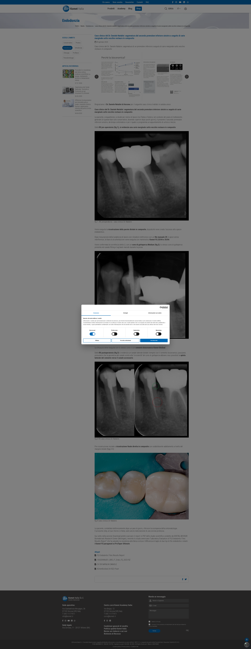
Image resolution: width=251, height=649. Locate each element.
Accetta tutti (154, 340)
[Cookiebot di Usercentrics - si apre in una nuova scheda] (159, 307)
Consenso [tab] (96, 313)
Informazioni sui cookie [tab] (154, 313)
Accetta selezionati (125, 340)
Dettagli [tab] (125, 313)
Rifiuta (97, 340)
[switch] (114, 334)
